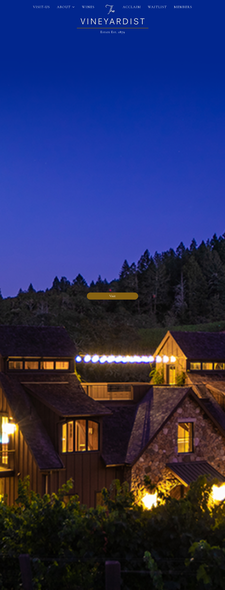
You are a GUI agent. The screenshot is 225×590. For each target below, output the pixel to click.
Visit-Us (41, 7)
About (64, 7)
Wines (88, 7)
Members (183, 7)
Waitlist (157, 7)
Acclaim (132, 7)
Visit (112, 296)
